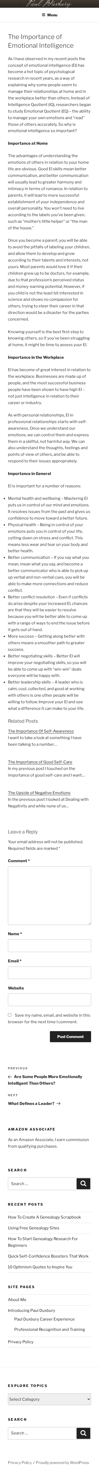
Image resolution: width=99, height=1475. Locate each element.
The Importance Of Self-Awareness (41, 731)
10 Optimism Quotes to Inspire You (40, 1267)
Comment (19, 860)
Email (14, 961)
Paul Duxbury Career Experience (44, 1319)
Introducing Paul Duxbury (31, 1310)
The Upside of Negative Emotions (39, 792)
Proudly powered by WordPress (62, 1462)
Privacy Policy (21, 1342)
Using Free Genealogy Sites (33, 1228)
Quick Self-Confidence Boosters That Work (48, 1256)
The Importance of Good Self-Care (40, 762)
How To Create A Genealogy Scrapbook (44, 1217)
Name (15, 933)
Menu (52, 15)
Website (16, 988)
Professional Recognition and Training (49, 1329)
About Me (17, 1299)
